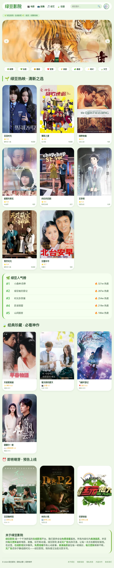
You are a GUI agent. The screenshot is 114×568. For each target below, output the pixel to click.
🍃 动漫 (61, 6)
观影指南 (80, 562)
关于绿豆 (71, 562)
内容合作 (99, 562)
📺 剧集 (41, 6)
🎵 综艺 (51, 6)
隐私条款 (89, 562)
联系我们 (108, 562)
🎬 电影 (31, 6)
